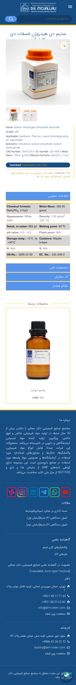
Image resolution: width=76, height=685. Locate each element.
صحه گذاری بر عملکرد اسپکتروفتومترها (46, 511)
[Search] (11, 19)
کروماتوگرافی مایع (53, 176)
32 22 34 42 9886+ (54, 642)
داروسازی (38, 173)
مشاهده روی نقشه (55, 614)
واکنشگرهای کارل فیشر (54, 547)
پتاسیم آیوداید (38, 390)
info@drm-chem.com (51, 608)
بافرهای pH (61, 554)
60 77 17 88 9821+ (54, 596)
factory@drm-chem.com (49, 647)
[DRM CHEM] (38, 7)
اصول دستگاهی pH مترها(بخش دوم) (46, 524)
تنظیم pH (48, 173)
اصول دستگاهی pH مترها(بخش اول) (47, 518)
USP (68, 173)
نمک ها (40, 176)
